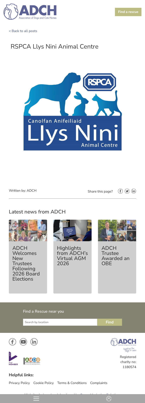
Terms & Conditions (72, 383)
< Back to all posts (23, 31)
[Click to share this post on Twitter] (127, 191)
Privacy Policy (19, 383)
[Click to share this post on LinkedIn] (133, 191)
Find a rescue (128, 12)
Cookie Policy (43, 383)
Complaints (98, 383)
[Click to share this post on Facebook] (120, 191)
